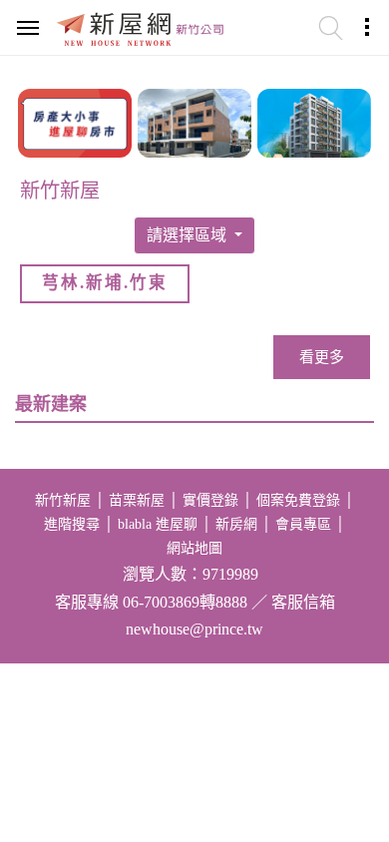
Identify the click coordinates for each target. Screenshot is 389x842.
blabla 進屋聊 (157, 524)
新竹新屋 (63, 500)
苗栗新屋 (137, 500)
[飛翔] (314, 121)
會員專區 (303, 524)
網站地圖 (194, 548)
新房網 (236, 524)
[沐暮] (194, 121)
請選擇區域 (188, 234)
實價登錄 (210, 500)
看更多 (321, 357)
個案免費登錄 (298, 500)
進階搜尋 (72, 524)
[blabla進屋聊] (75, 121)
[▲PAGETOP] (339, 727)
